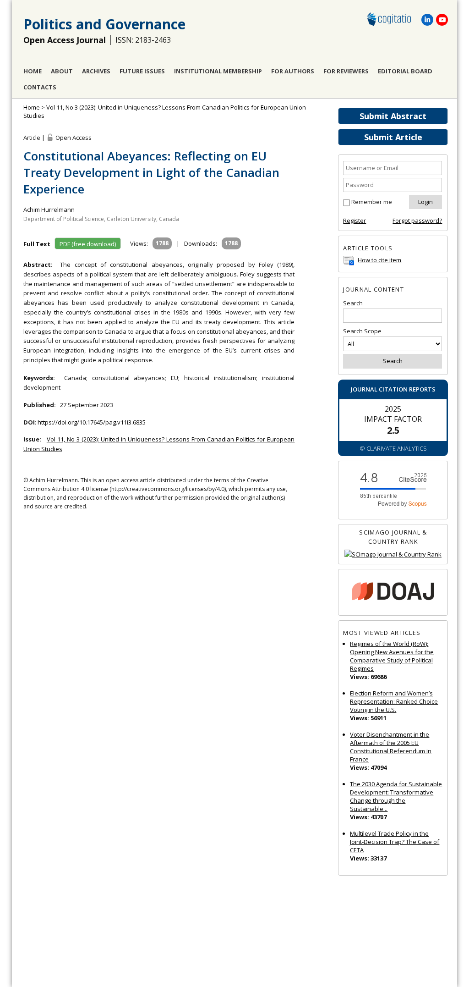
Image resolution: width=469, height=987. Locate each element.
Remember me (371, 202)
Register (354, 220)
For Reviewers (346, 71)
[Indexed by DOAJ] (393, 592)
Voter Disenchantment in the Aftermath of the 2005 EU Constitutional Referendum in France (390, 746)
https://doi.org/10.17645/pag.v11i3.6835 (92, 422)
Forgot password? (417, 220)
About (62, 71)
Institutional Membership (218, 71)
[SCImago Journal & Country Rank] (393, 554)
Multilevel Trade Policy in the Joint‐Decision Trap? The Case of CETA (394, 841)
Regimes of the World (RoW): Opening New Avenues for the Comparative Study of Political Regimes (392, 656)
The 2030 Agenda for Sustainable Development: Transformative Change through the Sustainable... (396, 796)
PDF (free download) (88, 244)
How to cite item (379, 260)
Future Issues (142, 71)
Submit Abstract (393, 115)
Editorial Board (405, 71)
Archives (96, 71)
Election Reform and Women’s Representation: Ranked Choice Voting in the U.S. (394, 701)
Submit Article (393, 137)
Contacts (39, 87)
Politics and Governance (104, 24)
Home (32, 71)
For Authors (292, 71)
